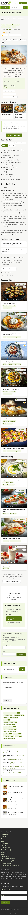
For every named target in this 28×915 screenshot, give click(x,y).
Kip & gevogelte (8, 736)
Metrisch (4, 145)
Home (8, 18)
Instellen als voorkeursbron (11, 581)
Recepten (13, 18)
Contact (3, 837)
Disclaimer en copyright (8, 861)
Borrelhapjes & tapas (6, 27)
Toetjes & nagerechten (8, 482)
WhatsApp (8, 39)
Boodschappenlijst (6, 850)
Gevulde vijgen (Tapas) (9, 362)
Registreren (23, 3)
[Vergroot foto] (3, 62)
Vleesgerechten (19, 715)
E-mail (3, 651)
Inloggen (15, 3)
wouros (9, 29)
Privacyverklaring (6, 863)
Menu (6, 7)
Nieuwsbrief (4, 845)
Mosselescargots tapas (9, 303)
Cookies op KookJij (6, 856)
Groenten (17, 733)
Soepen (7, 720)
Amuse (3, 24)
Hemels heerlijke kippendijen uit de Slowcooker (16, 798)
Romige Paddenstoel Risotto (15, 786)
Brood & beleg (13, 513)
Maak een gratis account (12, 618)
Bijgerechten (6, 513)
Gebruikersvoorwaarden (8, 859)
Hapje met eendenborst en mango (13, 448)
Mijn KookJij (4, 843)
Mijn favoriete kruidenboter (15, 812)
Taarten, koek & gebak (16, 541)
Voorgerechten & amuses (8, 484)
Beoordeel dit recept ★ (9, 94)
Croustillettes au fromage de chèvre (13, 419)
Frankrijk (13, 87)
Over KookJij (4, 834)
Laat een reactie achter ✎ (10, 97)
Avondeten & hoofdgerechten (13, 24)
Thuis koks (4, 854)
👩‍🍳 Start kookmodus (14, 135)
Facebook (21, 913)
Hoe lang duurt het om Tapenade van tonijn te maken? (12, 244)
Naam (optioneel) (6, 645)
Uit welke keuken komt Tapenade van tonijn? (12, 251)
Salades (18, 736)
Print (3, 42)
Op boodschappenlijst (7, 143)
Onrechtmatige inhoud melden (10, 865)
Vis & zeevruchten (9, 724)
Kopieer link (23, 39)
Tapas (14, 27)
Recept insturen (5, 848)
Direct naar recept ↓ (9, 91)
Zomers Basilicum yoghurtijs (15, 792)
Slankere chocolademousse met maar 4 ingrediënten (15, 805)
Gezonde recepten (9, 738)
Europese (6, 87)
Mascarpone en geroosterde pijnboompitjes (11, 333)
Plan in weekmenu (20, 143)
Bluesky (9, 913)
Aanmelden (21, 654)
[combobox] (16, 7)
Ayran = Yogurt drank (9, 566)
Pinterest (15, 39)
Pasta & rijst (7, 733)
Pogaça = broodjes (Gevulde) (11, 538)
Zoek (22, 669)
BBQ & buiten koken (9, 731)
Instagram (15, 913)
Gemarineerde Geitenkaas (10, 389)
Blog (2, 841)
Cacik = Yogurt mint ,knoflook (11, 480)
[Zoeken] (25, 7)
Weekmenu (4, 852)
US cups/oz (12, 145)
